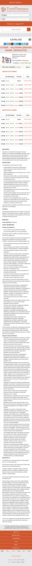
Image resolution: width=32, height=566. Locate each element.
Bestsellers (16, 535)
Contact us (16, 548)
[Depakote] (6, 58)
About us (16, 532)
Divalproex (25, 60)
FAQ (16, 541)
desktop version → (16, 2)
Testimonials (16, 538)
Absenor (19, 67)
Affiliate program (16, 555)
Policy (16, 544)
